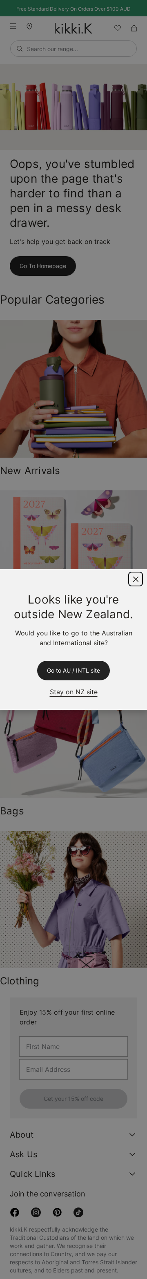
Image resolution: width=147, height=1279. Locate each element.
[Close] (135, 579)
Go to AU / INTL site (73, 670)
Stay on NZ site (73, 691)
